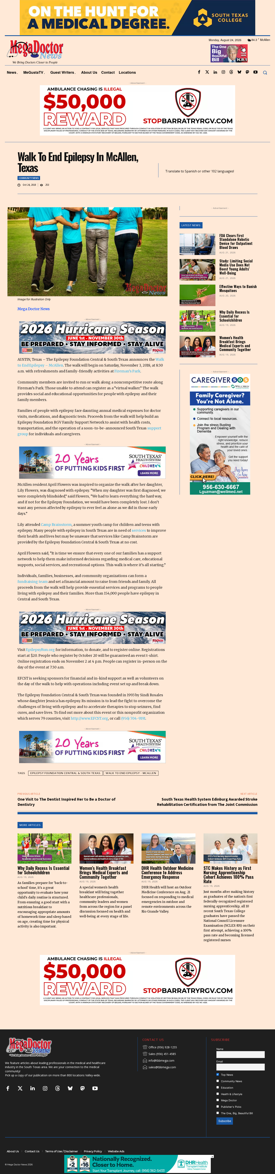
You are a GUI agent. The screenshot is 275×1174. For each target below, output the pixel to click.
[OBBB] (229, 64)
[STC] (137, 28)
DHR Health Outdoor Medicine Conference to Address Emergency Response (167, 883)
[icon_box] (160, 1058)
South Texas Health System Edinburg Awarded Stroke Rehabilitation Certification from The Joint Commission (207, 812)
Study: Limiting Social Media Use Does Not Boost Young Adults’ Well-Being (236, 277)
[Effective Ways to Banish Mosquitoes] (197, 306)
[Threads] (231, 83)
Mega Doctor (228, 1111)
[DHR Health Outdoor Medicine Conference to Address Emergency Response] (168, 859)
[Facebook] (199, 83)
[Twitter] (207, 83)
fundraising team (33, 592)
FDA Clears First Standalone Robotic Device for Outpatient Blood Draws (235, 252)
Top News (226, 1085)
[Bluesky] (239, 83)
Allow (205, 5)
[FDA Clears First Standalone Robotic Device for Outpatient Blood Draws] (197, 255)
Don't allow (190, 5)
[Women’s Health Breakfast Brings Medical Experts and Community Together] (197, 357)
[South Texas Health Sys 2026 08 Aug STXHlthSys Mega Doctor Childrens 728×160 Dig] (92, 473)
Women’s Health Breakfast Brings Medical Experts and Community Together (235, 354)
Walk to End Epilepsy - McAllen (131, 783)
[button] (264, 83)
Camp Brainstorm (56, 535)
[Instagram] (223, 83)
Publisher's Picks (230, 1117)
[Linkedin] (215, 83)
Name (219, 1059)
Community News (29, 188)
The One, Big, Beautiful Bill (236, 1124)
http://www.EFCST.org (89, 729)
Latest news (191, 235)
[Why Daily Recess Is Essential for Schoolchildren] (197, 332)
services (139, 541)
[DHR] (137, 1172)
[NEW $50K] (137, 121)
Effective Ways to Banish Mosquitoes (238, 299)
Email (219, 1072)
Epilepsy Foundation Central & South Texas (65, 783)
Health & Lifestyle (231, 1104)
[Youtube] (255, 83)
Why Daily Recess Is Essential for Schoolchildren (234, 327)
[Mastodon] (247, 83)
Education (226, 1098)
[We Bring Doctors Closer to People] (35, 1058)
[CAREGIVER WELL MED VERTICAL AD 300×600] (220, 444)
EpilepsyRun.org (40, 660)
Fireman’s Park (127, 382)
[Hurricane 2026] (92, 348)
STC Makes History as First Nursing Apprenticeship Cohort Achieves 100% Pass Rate (229, 885)
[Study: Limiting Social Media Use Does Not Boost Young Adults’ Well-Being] (197, 280)
